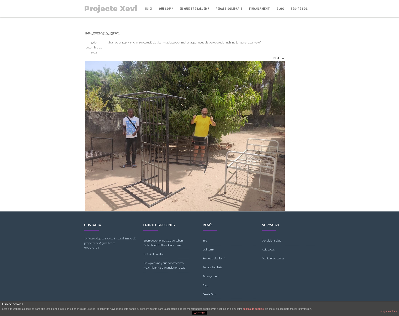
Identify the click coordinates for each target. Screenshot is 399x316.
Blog (280, 8)
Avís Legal (268, 249)
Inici (148, 8)
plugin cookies (389, 311)
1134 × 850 (128, 42)
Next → (279, 58)
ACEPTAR (199, 313)
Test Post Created (153, 254)
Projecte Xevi (110, 8)
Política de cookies (273, 258)
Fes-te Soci (300, 8)
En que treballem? (194, 8)
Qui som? (166, 8)
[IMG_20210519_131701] (185, 136)
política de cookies (253, 308)
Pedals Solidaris (229, 8)
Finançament (259, 8)
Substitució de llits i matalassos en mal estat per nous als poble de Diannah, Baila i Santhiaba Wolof (200, 42)
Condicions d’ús (271, 240)
